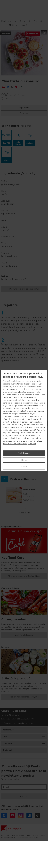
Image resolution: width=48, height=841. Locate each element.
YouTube (12, 815)
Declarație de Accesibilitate (28, 838)
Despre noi (5, 835)
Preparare (24, 113)
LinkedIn (29, 815)
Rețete (22, 21)
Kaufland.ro (6, 21)
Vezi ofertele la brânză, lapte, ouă (24, 697)
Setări (24, 467)
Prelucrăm (7, 381)
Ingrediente (24, 107)
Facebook (4, 815)
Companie (7, 743)
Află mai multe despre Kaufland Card (24, 576)
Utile (5, 736)
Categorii (38, 21)
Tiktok (37, 815)
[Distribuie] (3, 87)
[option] (24, 495)
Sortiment (7, 750)
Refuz (24, 460)
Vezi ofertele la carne (24, 635)
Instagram (21, 815)
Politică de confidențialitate (21, 835)
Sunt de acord (24, 453)
